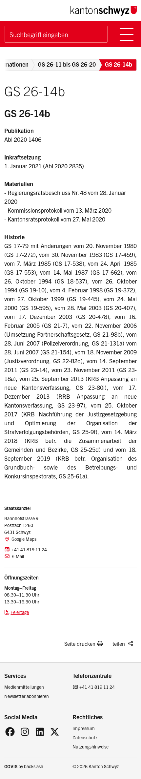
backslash (33, 766)
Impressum (83, 728)
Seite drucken (79, 643)
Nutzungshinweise (90, 746)
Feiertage (19, 612)
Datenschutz (84, 737)
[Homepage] (103, 10)
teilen (118, 643)
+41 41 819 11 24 (97, 687)
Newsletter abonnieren (26, 696)
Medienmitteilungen (24, 687)
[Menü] (126, 34)
